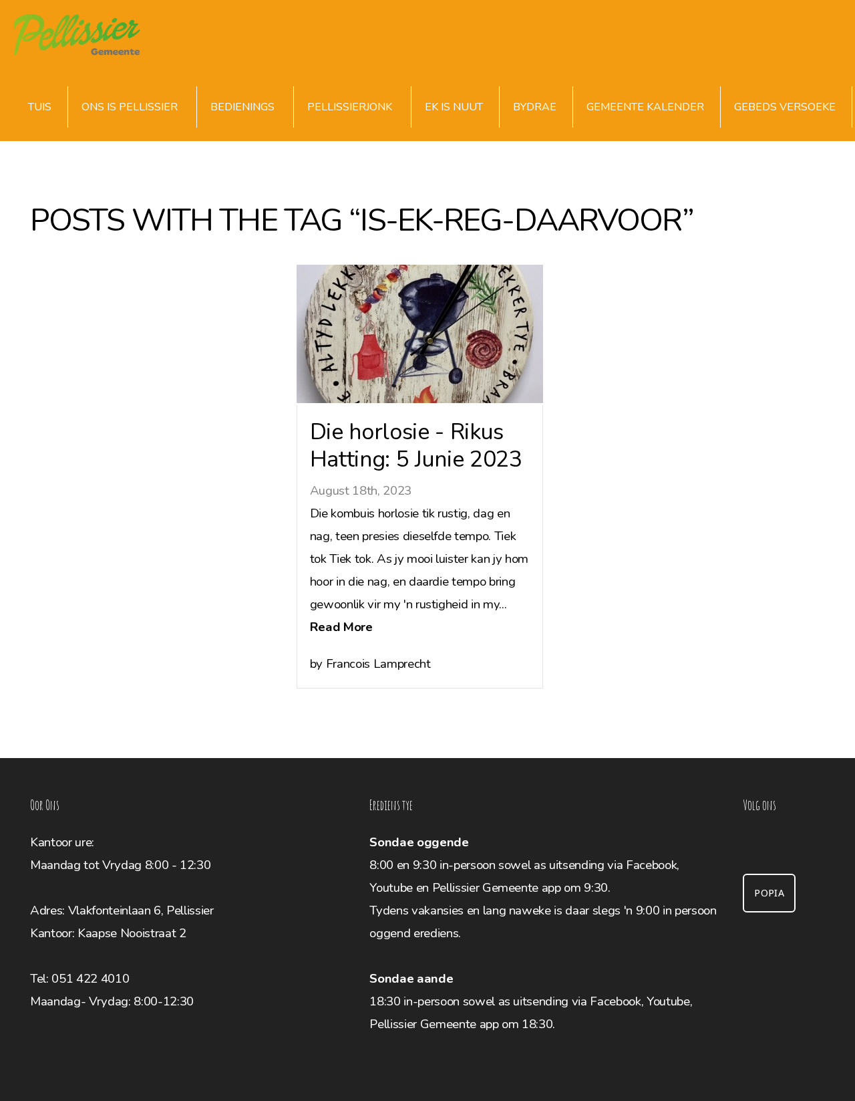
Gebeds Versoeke (785, 107)
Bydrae (534, 107)
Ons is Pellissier (130, 107)
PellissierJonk (351, 107)
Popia (769, 893)
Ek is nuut (454, 107)
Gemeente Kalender (645, 107)
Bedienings (243, 107)
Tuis (39, 107)
